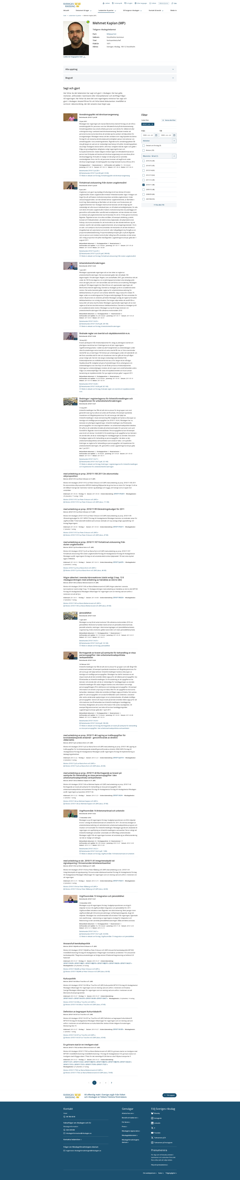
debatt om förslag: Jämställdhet (95, 646)
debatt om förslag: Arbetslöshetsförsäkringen (100, 326)
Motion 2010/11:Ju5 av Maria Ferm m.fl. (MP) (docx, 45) (85, 766)
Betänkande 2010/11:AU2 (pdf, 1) (94, 851)
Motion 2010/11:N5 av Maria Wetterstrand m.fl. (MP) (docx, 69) (88, 606)
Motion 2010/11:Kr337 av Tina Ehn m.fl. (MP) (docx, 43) (85, 1038)
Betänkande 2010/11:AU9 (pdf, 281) (94, 324)
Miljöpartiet (111, 34)
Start (64, 15)
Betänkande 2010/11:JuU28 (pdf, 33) (95, 173)
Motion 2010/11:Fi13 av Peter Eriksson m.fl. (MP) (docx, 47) (86, 535)
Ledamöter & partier (75, 15)
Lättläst (107, 3)
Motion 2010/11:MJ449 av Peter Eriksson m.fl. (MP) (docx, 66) (87, 971)
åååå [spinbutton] (145, 135)
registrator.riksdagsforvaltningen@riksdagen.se (83, 1151)
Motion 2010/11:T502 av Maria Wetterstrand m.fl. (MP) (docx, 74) (89, 1073)
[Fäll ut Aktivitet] (174, 141)
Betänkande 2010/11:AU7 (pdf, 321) (94, 462)
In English (129, 3)
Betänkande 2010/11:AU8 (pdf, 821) (94, 386)
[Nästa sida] (112, 1083)
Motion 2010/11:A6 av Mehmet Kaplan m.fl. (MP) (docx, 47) (86, 804)
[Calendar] (156, 135)
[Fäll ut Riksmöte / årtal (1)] (174, 156)
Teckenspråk (118, 3)
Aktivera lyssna (163, 3)
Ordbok (154, 3)
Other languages (142, 3)
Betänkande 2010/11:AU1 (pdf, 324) (94, 934)
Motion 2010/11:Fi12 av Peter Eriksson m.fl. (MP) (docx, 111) (87, 502)
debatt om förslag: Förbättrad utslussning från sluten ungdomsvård (108, 256)
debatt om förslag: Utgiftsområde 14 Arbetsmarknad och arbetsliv (107, 854)
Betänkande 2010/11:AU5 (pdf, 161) (94, 643)
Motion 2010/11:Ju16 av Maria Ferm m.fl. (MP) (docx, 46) (85, 570)
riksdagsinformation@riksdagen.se (79, 1133)
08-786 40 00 (70, 1117)
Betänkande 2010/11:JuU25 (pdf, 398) (95, 253)
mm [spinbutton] (148, 135)
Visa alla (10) (166, 205)
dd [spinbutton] (152, 135)
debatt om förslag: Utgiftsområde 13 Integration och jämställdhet (107, 936)
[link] (89, 1083)
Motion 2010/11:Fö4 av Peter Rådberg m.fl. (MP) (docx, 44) (86, 889)
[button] (84, 10)
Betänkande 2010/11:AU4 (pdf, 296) (94, 723)
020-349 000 (70, 1130)
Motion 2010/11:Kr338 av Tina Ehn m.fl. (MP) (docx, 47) (85, 1005)
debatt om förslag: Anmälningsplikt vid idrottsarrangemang (105, 176)
